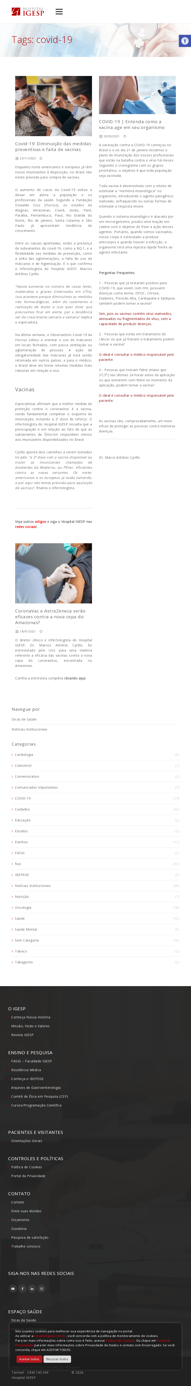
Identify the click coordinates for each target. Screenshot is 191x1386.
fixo (18, 864)
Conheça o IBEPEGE (27, 1079)
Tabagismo (24, 962)
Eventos (21, 842)
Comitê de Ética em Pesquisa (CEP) (39, 1096)
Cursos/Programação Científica (36, 1105)
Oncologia (23, 907)
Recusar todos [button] (57, 1359)
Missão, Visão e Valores (30, 1026)
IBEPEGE (22, 874)
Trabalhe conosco (25, 1246)
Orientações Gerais (26, 1141)
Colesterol (23, 765)
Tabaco (21, 951)
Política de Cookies (26, 1167)
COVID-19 (23, 798)
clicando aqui (74, 678)
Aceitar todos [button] (29, 1359)
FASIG (20, 853)
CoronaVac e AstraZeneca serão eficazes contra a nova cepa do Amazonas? (50, 617)
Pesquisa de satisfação (29, 1237)
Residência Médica (26, 1070)
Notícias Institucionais (30, 729)
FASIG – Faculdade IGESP (31, 1061)
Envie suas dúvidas (26, 1211)
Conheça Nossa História (30, 1017)
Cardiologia (24, 754)
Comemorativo (27, 776)
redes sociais (25, 526)
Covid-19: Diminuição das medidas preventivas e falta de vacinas (53, 146)
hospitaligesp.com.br (50, 1336)
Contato (17, 1202)
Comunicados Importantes (36, 787)
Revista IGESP (22, 1035)
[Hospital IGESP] (28, 11)
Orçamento (20, 1220)
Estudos (21, 831)
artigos (40, 521)
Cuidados (22, 809)
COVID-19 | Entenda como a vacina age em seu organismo (132, 124)
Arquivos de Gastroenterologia (36, 1087)
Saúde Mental (26, 929)
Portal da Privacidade (28, 1176)
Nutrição (22, 896)
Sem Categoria (27, 940)
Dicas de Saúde (24, 719)
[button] (185, 41)
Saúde (20, 918)
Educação (23, 820)
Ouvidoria (19, 1228)
